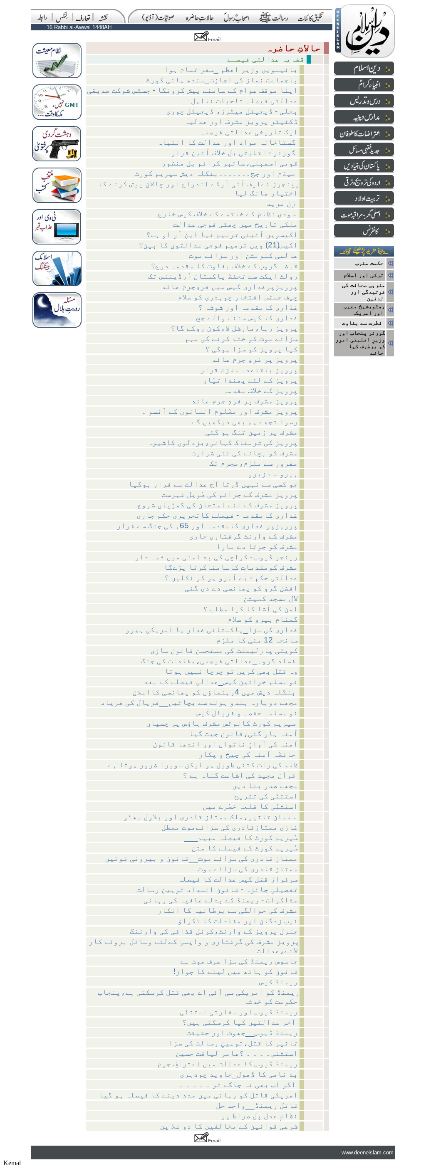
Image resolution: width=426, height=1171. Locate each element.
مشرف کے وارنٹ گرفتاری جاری (243, 535)
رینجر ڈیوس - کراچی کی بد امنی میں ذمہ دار (216, 556)
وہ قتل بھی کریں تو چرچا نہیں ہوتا (231, 671)
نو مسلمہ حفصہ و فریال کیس (247, 712)
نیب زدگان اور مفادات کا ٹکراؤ (238, 920)
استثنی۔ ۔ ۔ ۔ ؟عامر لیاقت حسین (237, 1053)
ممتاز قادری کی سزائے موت (248, 868)
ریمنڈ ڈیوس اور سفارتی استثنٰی (239, 1011)
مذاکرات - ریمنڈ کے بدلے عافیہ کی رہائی (221, 899)
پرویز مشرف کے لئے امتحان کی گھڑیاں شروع (217, 504)
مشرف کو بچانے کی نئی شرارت (244, 452)
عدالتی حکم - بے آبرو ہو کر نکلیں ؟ (231, 577)
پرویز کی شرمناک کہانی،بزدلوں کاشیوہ (223, 442)
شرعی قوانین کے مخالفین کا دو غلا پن (229, 1126)
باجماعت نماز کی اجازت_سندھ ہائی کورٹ (222, 79)
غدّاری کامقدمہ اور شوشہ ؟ (248, 307)
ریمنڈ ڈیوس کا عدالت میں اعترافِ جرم (227, 1063)
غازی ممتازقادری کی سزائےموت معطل (229, 827)
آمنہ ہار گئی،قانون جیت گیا (243, 733)
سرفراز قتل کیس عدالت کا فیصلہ (238, 879)
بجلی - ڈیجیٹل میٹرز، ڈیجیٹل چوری (232, 110)
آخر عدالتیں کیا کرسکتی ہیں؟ (240, 1022)
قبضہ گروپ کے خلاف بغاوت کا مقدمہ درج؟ (224, 265)
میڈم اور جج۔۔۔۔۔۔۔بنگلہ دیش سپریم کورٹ (216, 173)
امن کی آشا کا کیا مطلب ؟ (250, 608)
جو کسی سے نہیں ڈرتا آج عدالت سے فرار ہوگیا (213, 483)
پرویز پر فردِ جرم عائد (255, 359)
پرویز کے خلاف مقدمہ (260, 390)
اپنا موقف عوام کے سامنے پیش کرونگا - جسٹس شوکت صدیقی (192, 90)
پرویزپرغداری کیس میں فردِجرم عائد (229, 286)
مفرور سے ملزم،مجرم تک (253, 463)
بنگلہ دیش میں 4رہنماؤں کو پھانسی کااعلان (215, 691)
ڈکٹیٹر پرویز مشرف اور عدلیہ (241, 121)
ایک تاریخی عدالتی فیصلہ (249, 131)
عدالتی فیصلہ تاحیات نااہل (244, 100)
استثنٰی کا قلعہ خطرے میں (250, 806)
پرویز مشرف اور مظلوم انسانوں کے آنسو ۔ (219, 411)
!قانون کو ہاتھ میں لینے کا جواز (235, 971)
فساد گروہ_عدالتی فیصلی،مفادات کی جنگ (219, 660)
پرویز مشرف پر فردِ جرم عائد (244, 400)
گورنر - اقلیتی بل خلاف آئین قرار (234, 152)
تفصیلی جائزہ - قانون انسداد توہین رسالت (217, 889)
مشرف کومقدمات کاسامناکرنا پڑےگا (230, 567)
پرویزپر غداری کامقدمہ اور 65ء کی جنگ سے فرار (207, 525)
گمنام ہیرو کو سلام (263, 619)
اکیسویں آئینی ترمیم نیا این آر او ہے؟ (222, 234)
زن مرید (282, 203)
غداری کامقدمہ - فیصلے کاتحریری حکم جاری (217, 515)
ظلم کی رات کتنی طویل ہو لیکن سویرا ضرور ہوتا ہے (203, 764)
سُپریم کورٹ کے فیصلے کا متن (244, 847)
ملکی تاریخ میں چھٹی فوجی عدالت (235, 224)
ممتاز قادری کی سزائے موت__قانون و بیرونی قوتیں (201, 858)
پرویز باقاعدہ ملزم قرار (249, 369)
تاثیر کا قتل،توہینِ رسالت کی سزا (233, 1042)
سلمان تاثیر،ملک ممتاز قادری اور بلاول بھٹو (210, 816)
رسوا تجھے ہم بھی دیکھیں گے (244, 421)
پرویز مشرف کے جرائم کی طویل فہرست (230, 494)
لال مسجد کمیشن (270, 598)
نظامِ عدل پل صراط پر (259, 1115)
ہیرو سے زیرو (273, 473)
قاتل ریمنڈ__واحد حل (257, 1105)
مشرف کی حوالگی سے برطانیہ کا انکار (227, 910)
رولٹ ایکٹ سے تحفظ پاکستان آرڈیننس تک (223, 276)
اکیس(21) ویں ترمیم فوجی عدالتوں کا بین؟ (218, 244)
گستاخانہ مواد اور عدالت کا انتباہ (227, 142)
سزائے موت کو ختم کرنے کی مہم (241, 338)
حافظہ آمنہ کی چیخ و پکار (248, 754)
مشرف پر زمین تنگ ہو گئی (251, 431)
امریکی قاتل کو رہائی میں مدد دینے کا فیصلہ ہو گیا (198, 1094)
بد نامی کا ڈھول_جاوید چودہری (239, 1074)
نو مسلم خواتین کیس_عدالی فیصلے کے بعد (221, 681)
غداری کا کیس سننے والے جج (247, 317)
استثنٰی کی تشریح (266, 795)
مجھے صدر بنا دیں (265, 785)
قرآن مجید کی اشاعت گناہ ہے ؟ (240, 775)
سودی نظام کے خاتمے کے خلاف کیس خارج (228, 213)
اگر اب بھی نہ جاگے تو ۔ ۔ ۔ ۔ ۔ (238, 1084)
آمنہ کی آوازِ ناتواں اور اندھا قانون (225, 743)
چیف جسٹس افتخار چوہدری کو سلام (238, 296)
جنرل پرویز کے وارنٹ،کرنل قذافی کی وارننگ (214, 930)
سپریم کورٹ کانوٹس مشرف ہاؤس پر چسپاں (222, 723)
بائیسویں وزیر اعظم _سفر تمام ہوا (231, 69)
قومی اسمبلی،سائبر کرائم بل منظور (229, 162)
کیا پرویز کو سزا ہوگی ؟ (251, 348)
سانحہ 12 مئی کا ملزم (257, 639)
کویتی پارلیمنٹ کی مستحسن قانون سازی (224, 650)
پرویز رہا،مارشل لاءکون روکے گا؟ (234, 328)
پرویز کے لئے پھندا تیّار (250, 380)
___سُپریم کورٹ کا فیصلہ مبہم (241, 837)
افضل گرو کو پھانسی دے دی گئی (241, 587)
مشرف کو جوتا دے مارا (257, 546)
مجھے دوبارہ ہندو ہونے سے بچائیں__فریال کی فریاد (199, 702)
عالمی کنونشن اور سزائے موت (243, 255)
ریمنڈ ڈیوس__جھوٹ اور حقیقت (242, 1032)
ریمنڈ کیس (278, 981)
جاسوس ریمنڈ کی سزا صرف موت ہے (239, 960)
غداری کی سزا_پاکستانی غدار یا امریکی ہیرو (211, 629)
